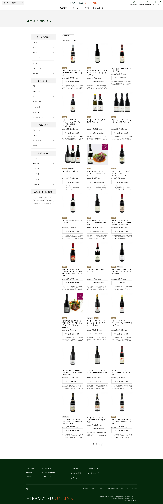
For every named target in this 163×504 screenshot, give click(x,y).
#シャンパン (39, 197)
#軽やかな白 (50, 200)
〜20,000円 (36, 174)
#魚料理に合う (37, 203)
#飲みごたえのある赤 (39, 200)
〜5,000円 (35, 158)
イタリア (35, 135)
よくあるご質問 (76, 473)
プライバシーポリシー (98, 489)
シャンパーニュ (37, 57)
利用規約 (85, 489)
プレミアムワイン (37, 101)
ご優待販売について (94, 468)
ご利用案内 (74, 468)
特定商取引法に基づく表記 (115, 489)
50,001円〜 (36, 184)
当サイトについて (132, 489)
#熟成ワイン (48, 197)
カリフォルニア (37, 140)
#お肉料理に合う (48, 203)
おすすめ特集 (46, 468)
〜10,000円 (36, 163)
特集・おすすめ (98, 8)
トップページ (30, 468)
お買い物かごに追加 (73, 81)
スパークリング (37, 63)
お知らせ (29, 476)
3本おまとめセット (38, 112)
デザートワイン (37, 68)
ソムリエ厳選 (36, 107)
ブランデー (36, 73)
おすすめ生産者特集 (48, 472)
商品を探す (63, 8)
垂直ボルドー (36, 145)
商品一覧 (29, 472)
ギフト (87, 8)
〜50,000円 (36, 179)
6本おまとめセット (38, 117)
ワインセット (77, 8)
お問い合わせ (75, 478)
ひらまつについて (48, 476)
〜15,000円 (36, 168)
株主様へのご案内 (93, 473)
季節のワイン (36, 86)
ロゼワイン (36, 52)
